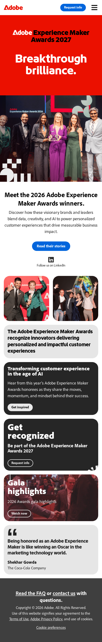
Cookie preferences (51, 627)
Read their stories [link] (51, 246)
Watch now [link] (19, 513)
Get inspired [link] (20, 407)
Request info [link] (73, 7)
